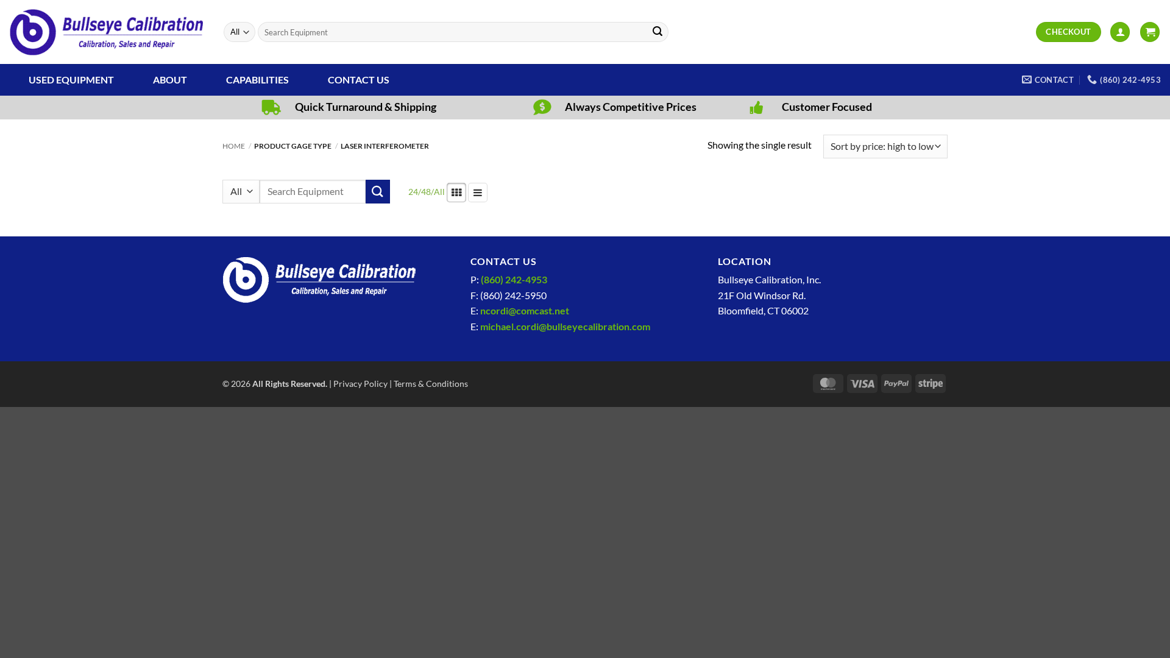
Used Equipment (71, 79)
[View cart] (1150, 32)
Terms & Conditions (431, 383)
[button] (1120, 32)
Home (233, 145)
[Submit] (657, 32)
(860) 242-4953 (514, 279)
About (170, 79)
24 (413, 191)
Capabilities (257, 79)
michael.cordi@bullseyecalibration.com (565, 326)
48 (426, 191)
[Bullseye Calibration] (107, 32)
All (439, 191)
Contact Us (358, 79)
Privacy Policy (360, 383)
